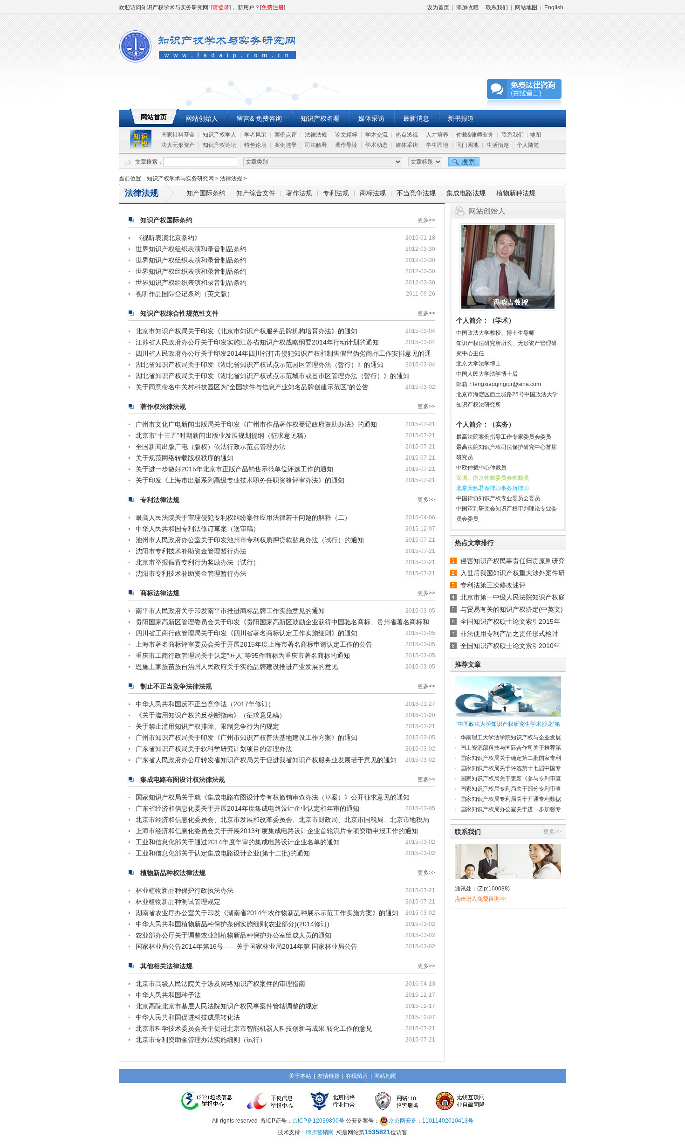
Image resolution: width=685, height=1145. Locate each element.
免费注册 (272, 7)
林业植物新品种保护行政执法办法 (184, 890)
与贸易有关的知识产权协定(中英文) (511, 609)
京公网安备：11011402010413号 (431, 1120)
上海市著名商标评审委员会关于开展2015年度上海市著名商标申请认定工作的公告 (254, 644)
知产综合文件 (255, 193)
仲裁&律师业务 (474, 134)
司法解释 (316, 145)
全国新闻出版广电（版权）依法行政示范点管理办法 (211, 446)
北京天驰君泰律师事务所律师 (492, 488)
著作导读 (346, 145)
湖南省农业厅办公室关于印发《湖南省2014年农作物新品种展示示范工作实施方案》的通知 (267, 913)
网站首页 (154, 117)
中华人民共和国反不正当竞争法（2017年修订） (205, 704)
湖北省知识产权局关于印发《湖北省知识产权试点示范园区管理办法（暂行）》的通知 (260, 364)
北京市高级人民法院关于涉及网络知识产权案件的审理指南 (220, 983)
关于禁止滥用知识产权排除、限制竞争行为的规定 (207, 726)
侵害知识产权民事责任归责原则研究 (512, 561)
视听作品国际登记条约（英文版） (184, 293)
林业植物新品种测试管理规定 (178, 901)
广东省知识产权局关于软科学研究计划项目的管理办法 (214, 748)
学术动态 (376, 145)
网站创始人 (201, 118)
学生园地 (437, 145)
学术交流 (376, 134)
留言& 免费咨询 (259, 118)
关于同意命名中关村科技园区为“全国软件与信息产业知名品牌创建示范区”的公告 (252, 387)
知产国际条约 (206, 193)
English (553, 7)
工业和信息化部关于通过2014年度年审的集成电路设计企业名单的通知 (238, 842)
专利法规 (336, 193)
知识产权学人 (219, 134)
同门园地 (467, 145)
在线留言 (357, 1076)
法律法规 (316, 134)
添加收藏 (467, 7)
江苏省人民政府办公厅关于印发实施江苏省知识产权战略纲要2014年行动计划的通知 (257, 342)
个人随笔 (528, 145)
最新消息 (416, 118)
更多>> (426, 220)
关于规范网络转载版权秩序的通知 (184, 458)
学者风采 (255, 134)
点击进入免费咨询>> (480, 899)
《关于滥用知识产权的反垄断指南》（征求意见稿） (211, 715)
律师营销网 (320, 1132)
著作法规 (299, 193)
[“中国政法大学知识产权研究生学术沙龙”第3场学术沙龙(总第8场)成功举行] (508, 697)
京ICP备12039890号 (318, 1120)
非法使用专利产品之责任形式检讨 (509, 633)
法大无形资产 (178, 145)
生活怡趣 (497, 145)
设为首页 (438, 7)
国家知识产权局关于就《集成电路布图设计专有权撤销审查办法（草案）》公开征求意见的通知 (273, 797)
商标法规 (373, 193)
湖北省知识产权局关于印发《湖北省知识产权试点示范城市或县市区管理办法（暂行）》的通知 (273, 375)
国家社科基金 (178, 134)
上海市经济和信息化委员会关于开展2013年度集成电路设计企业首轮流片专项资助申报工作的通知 (277, 831)
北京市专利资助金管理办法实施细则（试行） (201, 1039)
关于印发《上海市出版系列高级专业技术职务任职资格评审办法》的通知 (240, 480)
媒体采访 (371, 118)
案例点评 (285, 134)
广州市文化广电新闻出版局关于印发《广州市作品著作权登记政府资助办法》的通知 (256, 424)
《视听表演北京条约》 (168, 237)
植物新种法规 (515, 193)
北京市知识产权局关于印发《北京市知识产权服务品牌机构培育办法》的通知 (246, 331)
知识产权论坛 (219, 145)
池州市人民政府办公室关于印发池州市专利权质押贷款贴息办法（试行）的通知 (250, 540)
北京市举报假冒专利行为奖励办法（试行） (198, 562)
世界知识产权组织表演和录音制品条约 (191, 249)
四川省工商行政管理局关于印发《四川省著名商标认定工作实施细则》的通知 (246, 633)
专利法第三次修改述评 (493, 585)
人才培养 (437, 134)
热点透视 (407, 134)
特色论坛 (255, 145)
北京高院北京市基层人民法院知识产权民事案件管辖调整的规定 (227, 1006)
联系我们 (497, 7)
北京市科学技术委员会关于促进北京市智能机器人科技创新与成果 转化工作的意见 (254, 1028)
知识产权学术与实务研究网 (180, 178)
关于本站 (300, 1076)
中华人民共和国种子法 (168, 995)
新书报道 (461, 118)
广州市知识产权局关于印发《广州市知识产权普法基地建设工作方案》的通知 (246, 737)
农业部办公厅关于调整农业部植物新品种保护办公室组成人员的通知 (233, 935)
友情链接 (328, 1076)
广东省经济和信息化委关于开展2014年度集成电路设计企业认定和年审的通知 (247, 808)
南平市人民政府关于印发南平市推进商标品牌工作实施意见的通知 (230, 610)
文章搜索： (149, 162)
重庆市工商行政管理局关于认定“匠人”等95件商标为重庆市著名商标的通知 (243, 655)
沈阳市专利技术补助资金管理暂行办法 (191, 551)
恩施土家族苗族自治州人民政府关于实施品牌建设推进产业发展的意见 (237, 666)
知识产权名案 (320, 118)
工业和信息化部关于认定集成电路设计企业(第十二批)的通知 (223, 853)
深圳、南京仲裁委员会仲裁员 (492, 478)
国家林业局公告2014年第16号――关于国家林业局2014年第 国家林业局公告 (246, 946)
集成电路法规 (466, 193)
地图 (535, 134)
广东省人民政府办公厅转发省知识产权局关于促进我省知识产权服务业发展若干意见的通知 (266, 760)
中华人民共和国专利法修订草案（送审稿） (198, 528)
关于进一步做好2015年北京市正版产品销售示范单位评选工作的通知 (234, 469)
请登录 (220, 7)
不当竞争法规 (416, 193)
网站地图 (526, 7)
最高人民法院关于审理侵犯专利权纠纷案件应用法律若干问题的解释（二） (243, 517)
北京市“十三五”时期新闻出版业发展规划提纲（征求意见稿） (223, 435)
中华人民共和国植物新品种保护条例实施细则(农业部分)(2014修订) (232, 924)
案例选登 (285, 145)
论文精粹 (346, 134)
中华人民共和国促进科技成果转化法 (188, 1017)
